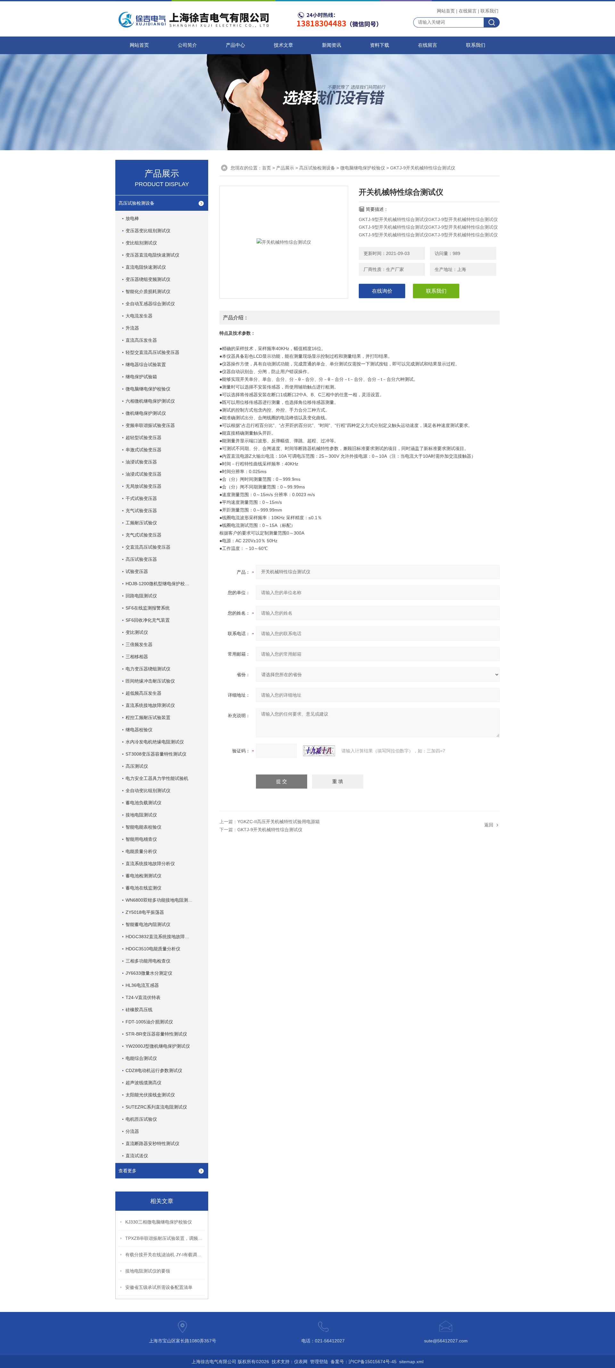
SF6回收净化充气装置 (148, 620)
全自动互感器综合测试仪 (150, 303)
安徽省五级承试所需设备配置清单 (159, 1287)
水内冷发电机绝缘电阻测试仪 (155, 741)
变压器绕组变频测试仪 (148, 279)
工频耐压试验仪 (141, 522)
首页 (266, 167)
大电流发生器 (139, 315)
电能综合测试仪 (141, 1058)
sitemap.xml (411, 1361)
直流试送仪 (137, 1155)
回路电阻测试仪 (141, 595)
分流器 (132, 1131)
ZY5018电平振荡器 (145, 912)
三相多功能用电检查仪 (148, 960)
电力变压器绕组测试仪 (148, 668)
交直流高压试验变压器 (148, 547)
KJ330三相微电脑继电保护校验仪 (158, 1222)
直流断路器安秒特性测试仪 (152, 1143)
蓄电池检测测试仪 (143, 875)
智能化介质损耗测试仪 (148, 291)
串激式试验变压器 (143, 449)
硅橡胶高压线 (139, 1009)
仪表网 (301, 1361)
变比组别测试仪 (141, 242)
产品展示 (285, 167)
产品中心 (235, 45)
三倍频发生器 (139, 644)
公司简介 (187, 45)
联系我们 (489, 10)
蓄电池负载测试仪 (143, 802)
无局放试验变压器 (143, 486)
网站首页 (446, 10)
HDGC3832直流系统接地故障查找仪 (162, 936)
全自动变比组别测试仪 (148, 790)
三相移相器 (137, 656)
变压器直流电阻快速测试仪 (152, 255)
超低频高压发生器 (143, 693)
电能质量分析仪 (141, 851)
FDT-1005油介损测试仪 (149, 1021)
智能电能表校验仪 (143, 827)
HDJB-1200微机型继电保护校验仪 (160, 583)
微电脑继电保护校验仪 (148, 388)
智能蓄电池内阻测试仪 (148, 924)
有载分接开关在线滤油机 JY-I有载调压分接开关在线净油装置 (165, 1254)
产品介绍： (236, 317)
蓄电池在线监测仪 (143, 887)
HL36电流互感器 (142, 985)
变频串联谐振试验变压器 (150, 425)
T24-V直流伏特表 (143, 997)
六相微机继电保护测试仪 (150, 401)
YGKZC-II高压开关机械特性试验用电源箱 (278, 821)
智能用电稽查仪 (141, 839)
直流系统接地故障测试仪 (150, 705)
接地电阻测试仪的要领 (147, 1271)
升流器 (132, 328)
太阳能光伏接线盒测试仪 (150, 1094)
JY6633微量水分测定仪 (149, 973)
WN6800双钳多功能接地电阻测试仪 (161, 900)
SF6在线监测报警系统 (148, 607)
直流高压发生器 (141, 340)
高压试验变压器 (141, 559)
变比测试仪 (137, 632)
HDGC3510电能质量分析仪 (153, 948)
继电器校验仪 (139, 729)
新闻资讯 (331, 45)
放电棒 (132, 218)
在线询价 (382, 291)
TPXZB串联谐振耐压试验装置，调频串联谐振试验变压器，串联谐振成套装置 (165, 1238)
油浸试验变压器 (141, 461)
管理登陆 (319, 1361)
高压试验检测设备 (136, 203)
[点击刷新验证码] (319, 750)
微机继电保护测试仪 (146, 413)
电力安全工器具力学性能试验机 (157, 778)
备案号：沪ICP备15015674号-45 (364, 1361)
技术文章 (283, 45)
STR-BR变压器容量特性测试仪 (156, 1033)
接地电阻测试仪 (141, 814)
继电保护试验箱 (141, 376)
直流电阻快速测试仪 (146, 267)
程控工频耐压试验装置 (148, 717)
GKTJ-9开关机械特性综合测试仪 (269, 829)
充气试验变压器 (141, 510)
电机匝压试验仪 (141, 1119)
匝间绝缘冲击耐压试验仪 (150, 681)
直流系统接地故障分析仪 (150, 863)
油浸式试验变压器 (143, 474)
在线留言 (468, 10)
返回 (488, 824)
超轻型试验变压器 (143, 437)
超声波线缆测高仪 (143, 1082)
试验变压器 (137, 571)
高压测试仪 (137, 766)
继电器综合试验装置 (146, 364)
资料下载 (379, 45)
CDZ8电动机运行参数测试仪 (154, 1070)
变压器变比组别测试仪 (148, 230)
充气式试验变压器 (143, 534)
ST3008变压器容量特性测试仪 (156, 754)
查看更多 (127, 1170)
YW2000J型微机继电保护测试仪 (158, 1046)
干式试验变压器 (141, 498)
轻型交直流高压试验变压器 (152, 352)
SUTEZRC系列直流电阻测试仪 (156, 1107)
